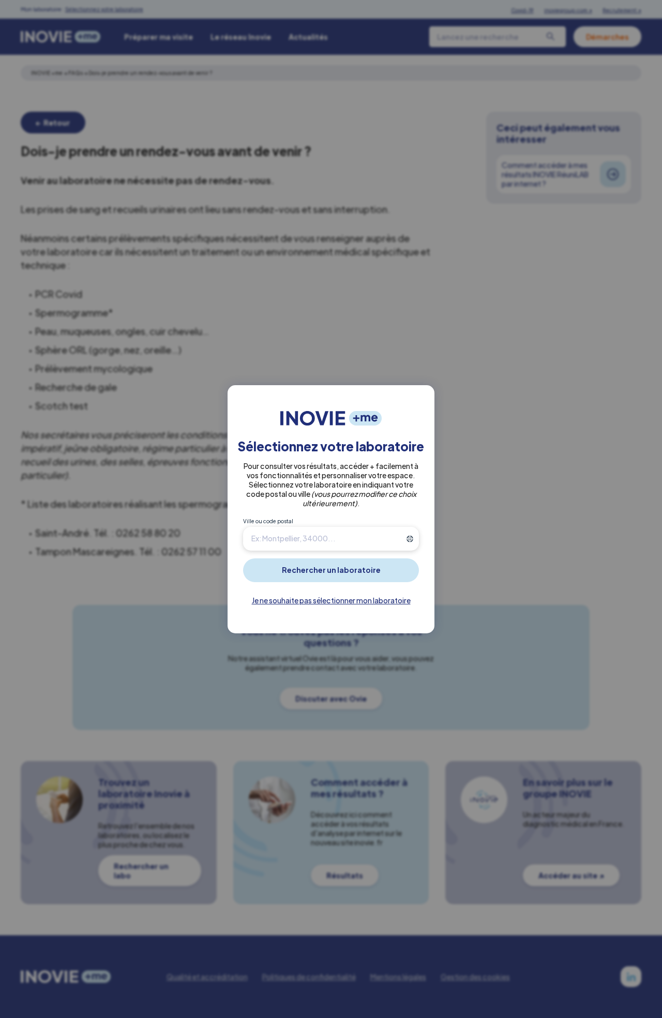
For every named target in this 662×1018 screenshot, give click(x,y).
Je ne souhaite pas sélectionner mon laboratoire (331, 600)
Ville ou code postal (268, 521)
